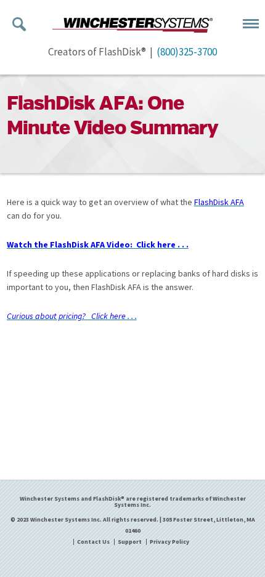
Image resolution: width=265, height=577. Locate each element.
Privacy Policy (169, 542)
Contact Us (93, 542)
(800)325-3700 (187, 52)
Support (130, 542)
